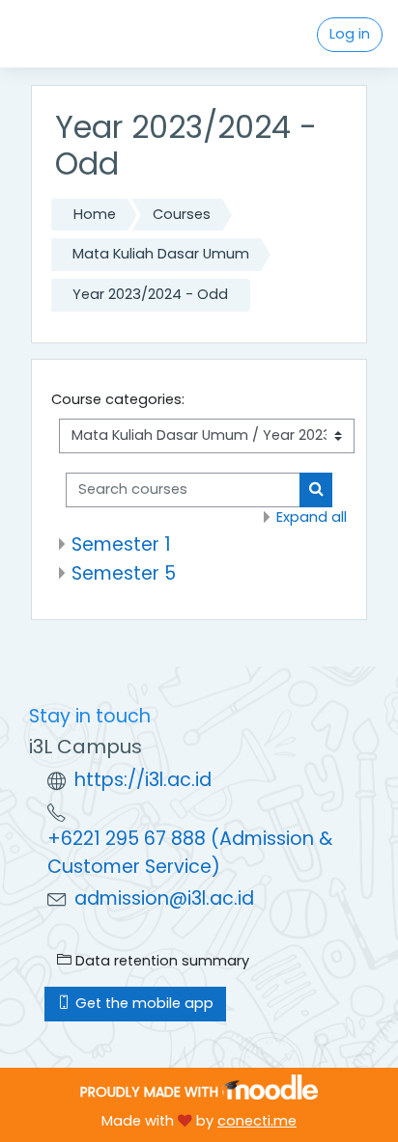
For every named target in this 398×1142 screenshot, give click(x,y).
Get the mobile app (142, 1003)
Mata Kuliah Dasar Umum (160, 253)
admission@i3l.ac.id (164, 898)
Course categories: (118, 399)
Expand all (311, 517)
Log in (349, 33)
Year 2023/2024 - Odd (150, 294)
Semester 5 (123, 573)
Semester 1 (121, 544)
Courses (182, 214)
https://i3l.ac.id (143, 780)
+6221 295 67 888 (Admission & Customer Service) (189, 853)
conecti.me (257, 1120)
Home (94, 214)
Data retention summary (160, 960)
